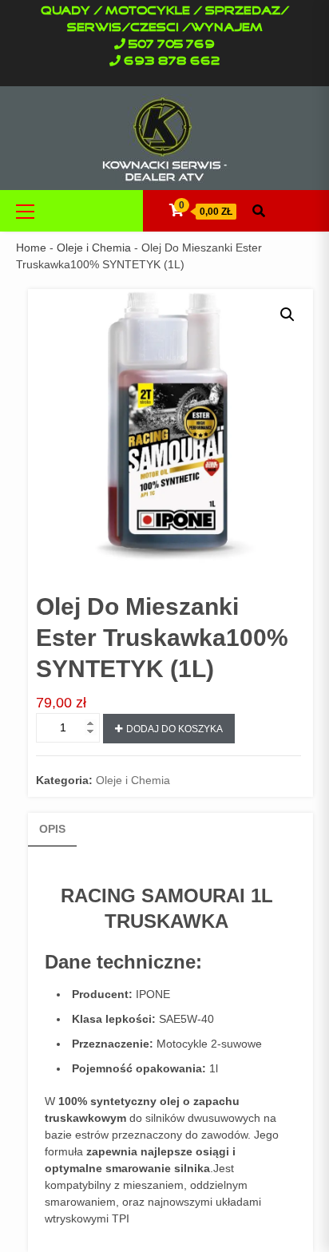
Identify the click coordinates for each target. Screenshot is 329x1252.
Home (31, 247)
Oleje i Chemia (94, 247)
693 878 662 (172, 61)
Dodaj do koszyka (174, 729)
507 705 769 (172, 44)
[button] (287, 314)
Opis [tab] (52, 828)
